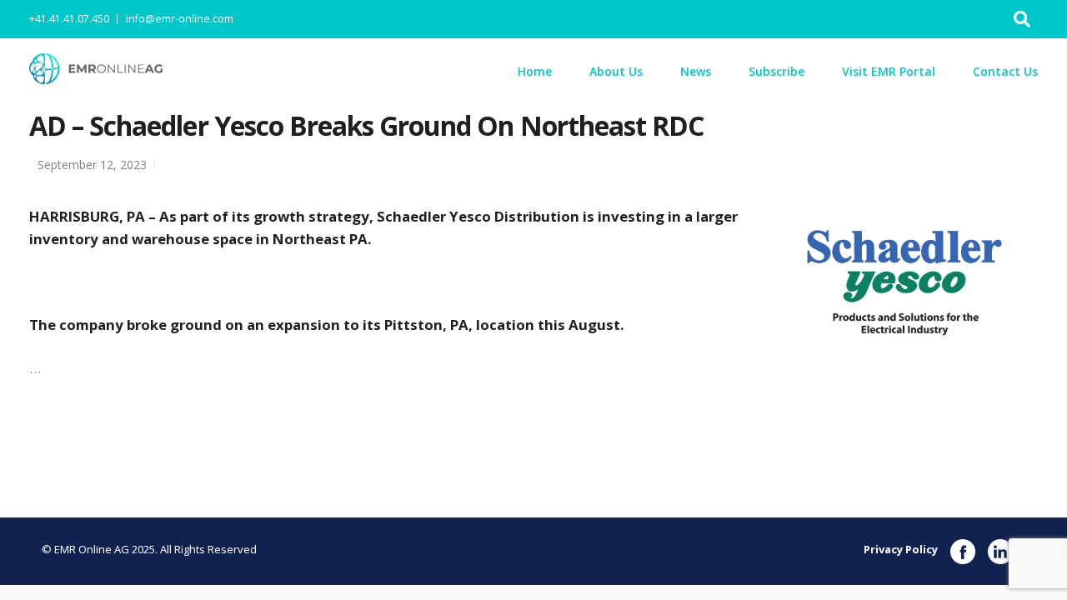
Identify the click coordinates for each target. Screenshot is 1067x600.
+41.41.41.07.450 (69, 19)
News (695, 71)
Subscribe (776, 71)
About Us (616, 71)
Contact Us (1005, 71)
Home (535, 71)
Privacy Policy (901, 549)
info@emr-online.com (179, 19)
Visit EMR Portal (888, 71)
